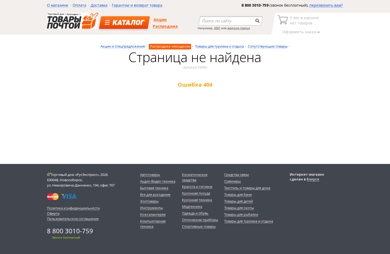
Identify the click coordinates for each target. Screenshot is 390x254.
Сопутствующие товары (268, 46)
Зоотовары (149, 201)
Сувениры (232, 181)
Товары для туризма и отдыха (219, 46)
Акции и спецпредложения (123, 46)
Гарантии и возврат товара (137, 5)
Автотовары (150, 174)
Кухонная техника (197, 199)
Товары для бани (238, 194)
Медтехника (192, 206)
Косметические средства (194, 177)
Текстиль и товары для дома (247, 187)
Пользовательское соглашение (73, 218)
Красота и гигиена (197, 186)
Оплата (79, 5)
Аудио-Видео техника (157, 181)
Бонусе (313, 179)
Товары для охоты (239, 207)
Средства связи (236, 174)
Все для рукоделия (155, 194)
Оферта (53, 213)
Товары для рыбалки (241, 214)
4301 (217, 28)
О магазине (57, 5)
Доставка (99, 5)
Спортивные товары (199, 226)
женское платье (238, 28)
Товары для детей (238, 201)
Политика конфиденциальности (73, 208)
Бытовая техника (154, 187)
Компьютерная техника (153, 224)
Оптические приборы (200, 219)
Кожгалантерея (153, 214)
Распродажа (165, 26)
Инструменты (151, 207)
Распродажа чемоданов (170, 46)
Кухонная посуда (196, 193)
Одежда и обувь (195, 213)
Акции (160, 19)
